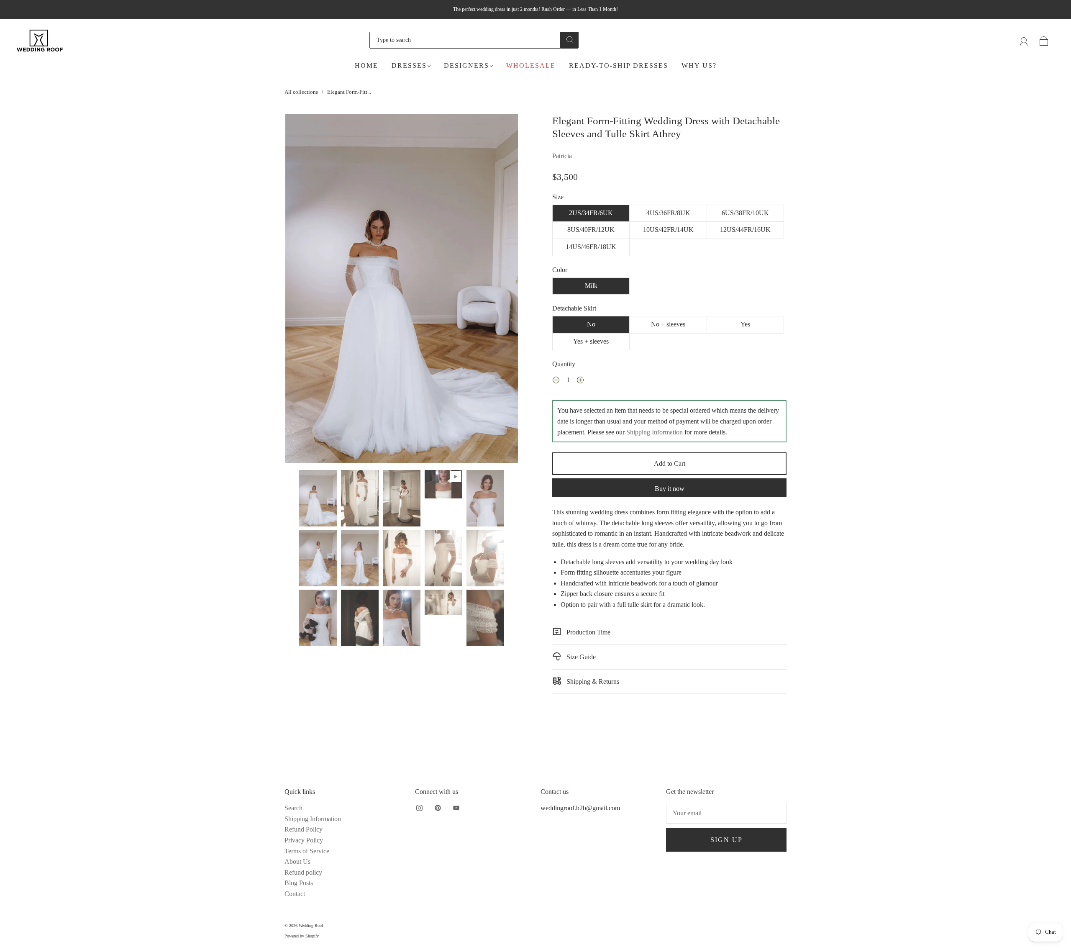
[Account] (1024, 40)
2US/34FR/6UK (591, 212)
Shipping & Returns (592, 681)
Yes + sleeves (591, 341)
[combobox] (464, 40)
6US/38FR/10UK (745, 212)
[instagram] (419, 808)
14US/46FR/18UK (591, 246)
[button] (308, 290)
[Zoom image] (401, 290)
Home (366, 65)
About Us (297, 861)
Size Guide (580, 656)
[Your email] (726, 813)
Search (293, 807)
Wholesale (531, 65)
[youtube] (456, 808)
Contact (294, 893)
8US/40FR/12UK (591, 229)
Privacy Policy (303, 840)
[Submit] (569, 39)
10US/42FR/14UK (668, 229)
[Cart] (1044, 40)
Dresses (409, 65)
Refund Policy (303, 829)
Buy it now (669, 488)
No (591, 324)
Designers (466, 65)
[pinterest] (437, 808)
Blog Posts (298, 882)
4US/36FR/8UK (668, 212)
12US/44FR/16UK (745, 229)
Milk (591, 285)
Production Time (587, 632)
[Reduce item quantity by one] (556, 381)
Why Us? (699, 65)
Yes (745, 324)
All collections (301, 92)
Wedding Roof (311, 925)
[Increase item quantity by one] (580, 381)
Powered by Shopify (301, 936)
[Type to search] (464, 40)
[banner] (669, 528)
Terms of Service (306, 851)
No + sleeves (668, 324)
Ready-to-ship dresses (618, 65)
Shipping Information (654, 432)
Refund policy (303, 872)
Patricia (562, 155)
